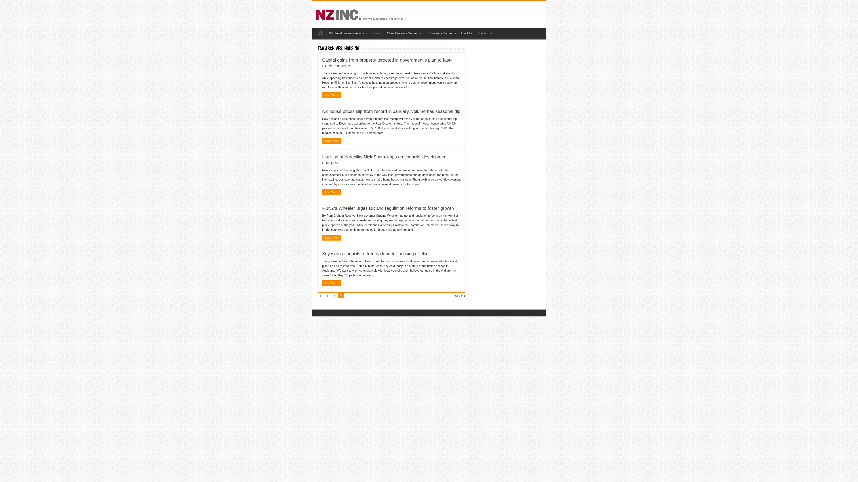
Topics (375, 33)
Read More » (332, 95)
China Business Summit (402, 33)
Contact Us (484, 33)
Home (320, 32)
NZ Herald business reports (346, 33)
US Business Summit (439, 33)
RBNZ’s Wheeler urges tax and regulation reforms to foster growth (388, 208)
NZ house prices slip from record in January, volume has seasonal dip (391, 111)
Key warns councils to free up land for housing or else (375, 253)
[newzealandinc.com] (362, 13)
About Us (467, 33)
